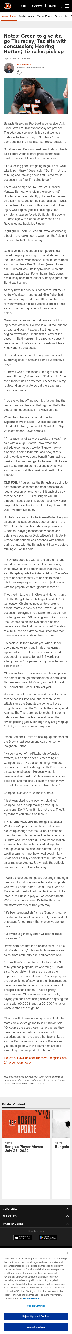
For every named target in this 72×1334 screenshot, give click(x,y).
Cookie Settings (36, 1305)
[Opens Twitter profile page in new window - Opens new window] (19, 72)
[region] (36, 1291)
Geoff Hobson (24, 64)
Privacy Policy (31, 1298)
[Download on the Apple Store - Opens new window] (23, 1238)
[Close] (68, 1253)
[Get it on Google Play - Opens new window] (48, 1239)
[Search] (60, 6)
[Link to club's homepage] (7, 4)
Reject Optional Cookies (36, 1316)
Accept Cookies (36, 1326)
